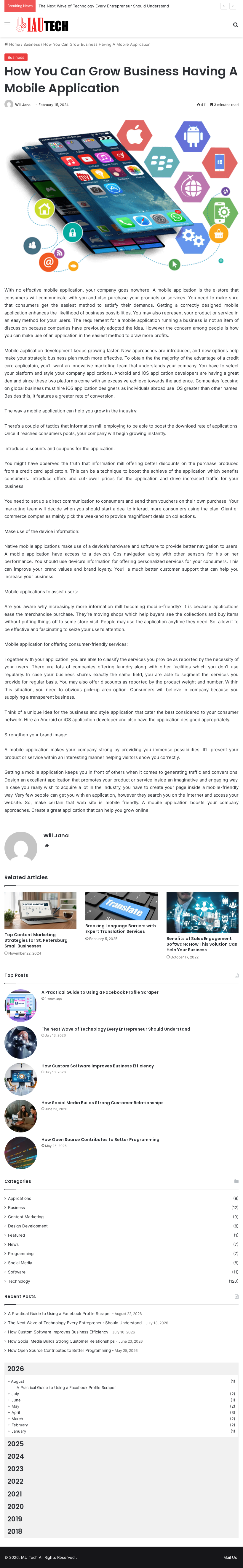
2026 (15, 1369)
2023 (15, 1469)
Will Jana (23, 104)
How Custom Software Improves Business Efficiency (97, 1066)
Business (31, 44)
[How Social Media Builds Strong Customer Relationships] (20, 1116)
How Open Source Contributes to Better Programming (100, 1140)
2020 (15, 1506)
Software (16, 1272)
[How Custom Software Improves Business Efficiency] (20, 1079)
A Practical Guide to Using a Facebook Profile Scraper (100, 992)
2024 (15, 1456)
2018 (15, 1531)
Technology (19, 1281)
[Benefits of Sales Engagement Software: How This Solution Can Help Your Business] (203, 912)
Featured (16, 1235)
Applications (19, 1198)
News (13, 1244)
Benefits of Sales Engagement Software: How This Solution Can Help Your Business (202, 944)
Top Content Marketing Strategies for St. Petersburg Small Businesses (36, 940)
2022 (15, 1481)
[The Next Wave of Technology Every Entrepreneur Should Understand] (20, 1042)
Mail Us (230, 1557)
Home (14, 44)
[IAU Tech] (43, 24)
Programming (20, 1253)
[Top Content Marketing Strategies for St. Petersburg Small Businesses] (40, 910)
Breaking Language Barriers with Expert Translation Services (120, 928)
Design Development (28, 1226)
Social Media (20, 1262)
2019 (14, 1519)
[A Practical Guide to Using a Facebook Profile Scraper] (20, 1005)
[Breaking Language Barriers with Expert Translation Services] (121, 906)
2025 (15, 1444)
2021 (14, 1494)
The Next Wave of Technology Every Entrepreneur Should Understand (115, 1029)
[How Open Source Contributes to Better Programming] (20, 1153)
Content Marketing (26, 1216)
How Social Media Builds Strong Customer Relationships (102, 1103)
